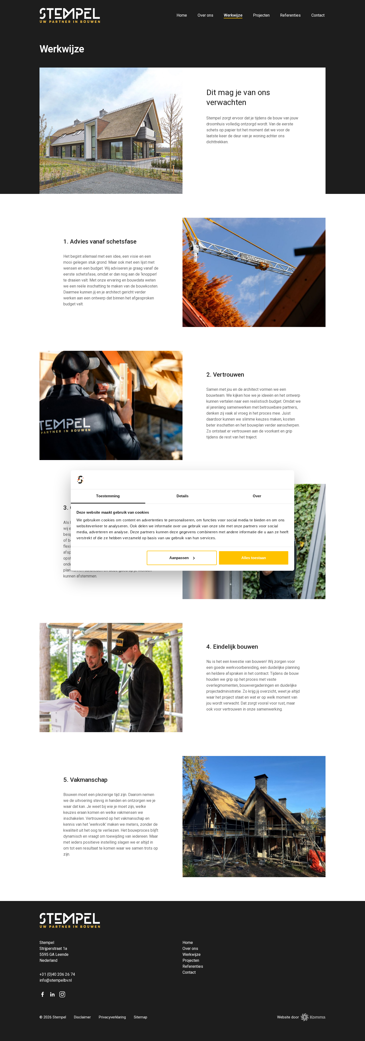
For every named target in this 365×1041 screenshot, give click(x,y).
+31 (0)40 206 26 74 (57, 974)
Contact (318, 15)
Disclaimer (82, 1017)
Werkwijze (233, 15)
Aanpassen (179, 558)
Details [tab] (183, 496)
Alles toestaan (253, 558)
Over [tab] (257, 496)
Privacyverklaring (112, 1017)
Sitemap (140, 1017)
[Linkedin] (52, 994)
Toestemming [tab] (108, 496)
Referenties (290, 15)
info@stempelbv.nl (55, 980)
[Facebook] (42, 994)
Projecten (261, 15)
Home (182, 15)
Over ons (205, 15)
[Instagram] (62, 994)
